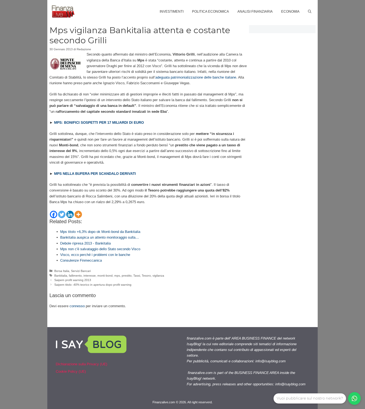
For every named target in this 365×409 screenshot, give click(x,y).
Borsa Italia (61, 271)
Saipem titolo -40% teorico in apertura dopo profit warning (92, 284)
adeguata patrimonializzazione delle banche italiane (195, 77)
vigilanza (158, 275)
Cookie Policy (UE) (71, 372)
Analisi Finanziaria (255, 11)
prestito (127, 275)
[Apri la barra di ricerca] (310, 11)
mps (117, 275)
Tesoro (146, 275)
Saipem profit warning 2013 (72, 280)
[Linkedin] (70, 214)
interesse (89, 275)
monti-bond (105, 275)
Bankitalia (60, 275)
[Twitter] (61, 214)
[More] (78, 214)
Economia (290, 11)
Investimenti (172, 11)
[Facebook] (53, 214)
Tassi (136, 275)
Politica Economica (210, 11)
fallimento (75, 275)
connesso (77, 306)
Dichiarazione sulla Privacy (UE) (81, 364)
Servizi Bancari (81, 271)
